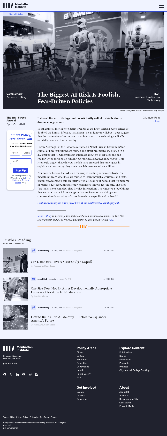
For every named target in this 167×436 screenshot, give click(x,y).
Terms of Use (9, 417)
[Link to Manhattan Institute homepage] (18, 350)
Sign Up (21, 170)
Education (82, 363)
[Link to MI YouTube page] (23, 375)
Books (122, 355)
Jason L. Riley (18, 97)
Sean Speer (49, 266)
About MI (124, 391)
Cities (80, 352)
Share (156, 121)
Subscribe (82, 399)
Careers (81, 395)
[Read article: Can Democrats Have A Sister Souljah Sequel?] (15, 260)
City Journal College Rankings (135, 370)
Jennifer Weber (41, 296)
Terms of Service (22, 181)
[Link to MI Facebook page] (4, 375)
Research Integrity (128, 399)
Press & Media (126, 406)
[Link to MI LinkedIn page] (17, 375)
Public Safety (84, 373)
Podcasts (124, 363)
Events (80, 391)
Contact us (125, 402)
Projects (123, 366)
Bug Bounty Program (49, 417)
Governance (83, 366)
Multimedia (125, 359)
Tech (156, 93)
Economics (82, 359)
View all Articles (16, 14)
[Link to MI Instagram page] (30, 375)
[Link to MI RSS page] (36, 375)
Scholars (124, 395)
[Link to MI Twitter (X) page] (11, 375)
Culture (80, 355)
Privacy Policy (22, 417)
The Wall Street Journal (16, 119)
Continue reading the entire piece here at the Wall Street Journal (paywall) (79, 202)
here (111, 219)
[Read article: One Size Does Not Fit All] (15, 289)
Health (80, 370)
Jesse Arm (38, 266)
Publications (125, 352)
